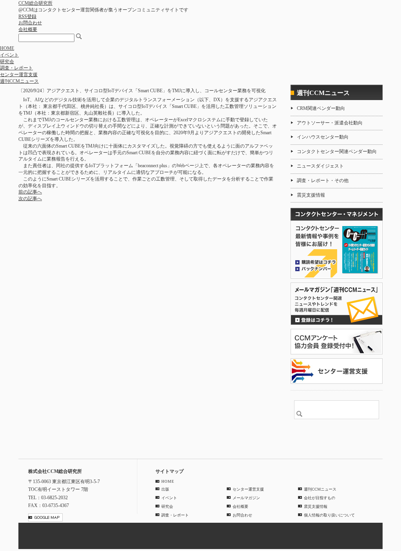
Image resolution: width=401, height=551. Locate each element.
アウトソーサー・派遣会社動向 (330, 123)
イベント (9, 55)
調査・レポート (16, 68)
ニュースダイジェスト (320, 166)
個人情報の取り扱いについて (329, 515)
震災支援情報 (311, 195)
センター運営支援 (19, 74)
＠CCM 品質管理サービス (337, 371)
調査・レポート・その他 (323, 180)
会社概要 (27, 29)
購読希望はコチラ (315, 262)
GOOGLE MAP (45, 517)
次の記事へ (30, 198)
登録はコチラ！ (337, 304)
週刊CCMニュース (19, 81)
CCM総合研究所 (35, 3)
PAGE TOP (372, 446)
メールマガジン (246, 498)
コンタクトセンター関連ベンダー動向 (337, 151)
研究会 (7, 61)
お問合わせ (30, 23)
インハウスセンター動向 (323, 137)
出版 (165, 489)
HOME (7, 48)
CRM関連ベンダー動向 (321, 108)
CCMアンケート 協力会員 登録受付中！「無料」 (337, 341)
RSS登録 (27, 16)
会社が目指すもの (319, 498)
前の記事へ (30, 192)
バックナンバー (315, 268)
